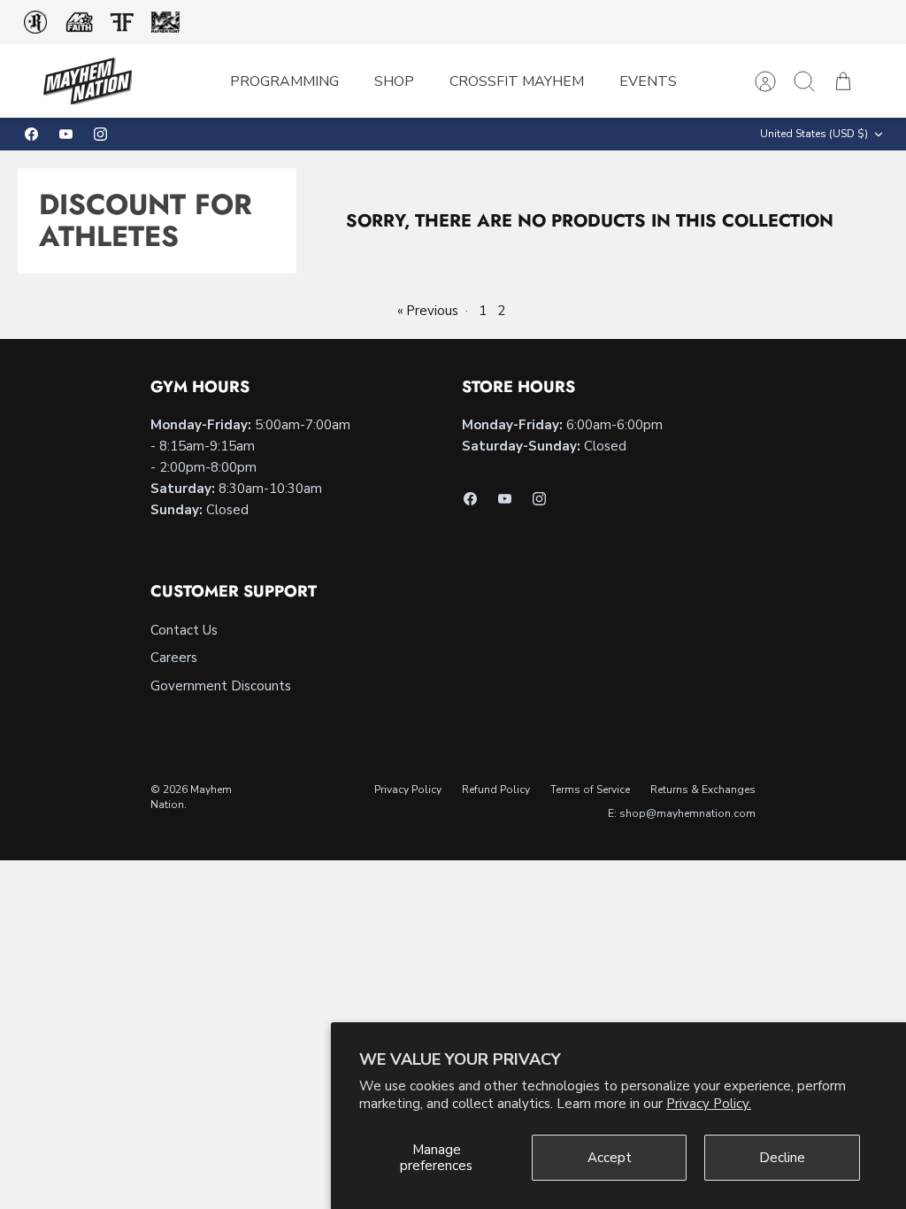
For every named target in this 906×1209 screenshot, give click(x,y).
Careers (173, 657)
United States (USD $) (814, 134)
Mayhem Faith (79, 22)
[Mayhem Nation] (87, 81)
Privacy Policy (407, 789)
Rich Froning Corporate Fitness (35, 22)
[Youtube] (66, 134)
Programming (284, 81)
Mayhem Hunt (165, 22)
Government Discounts (220, 686)
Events (648, 81)
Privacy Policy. (708, 1104)
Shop (394, 81)
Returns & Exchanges (703, 789)
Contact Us (184, 630)
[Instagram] (100, 134)
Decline (782, 1158)
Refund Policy (496, 789)
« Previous (427, 311)
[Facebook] (31, 134)
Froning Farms (121, 22)
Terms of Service (590, 789)
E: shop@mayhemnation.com (682, 813)
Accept (609, 1158)
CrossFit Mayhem (516, 81)
